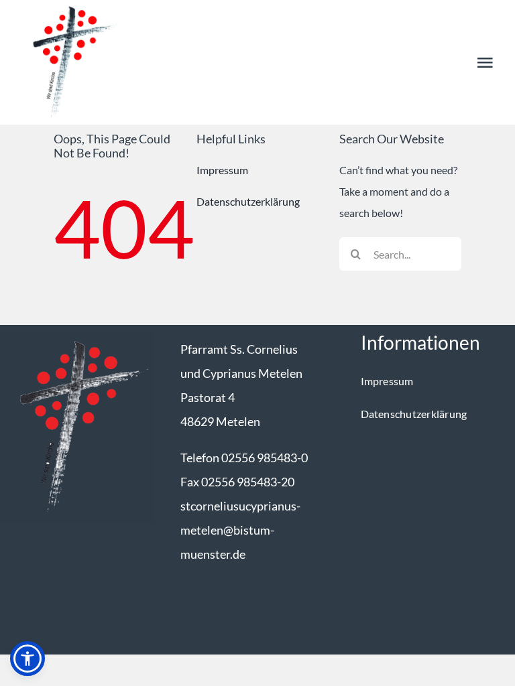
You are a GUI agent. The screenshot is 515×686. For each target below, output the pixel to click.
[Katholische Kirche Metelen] (77, 336)
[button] (27, 658)
